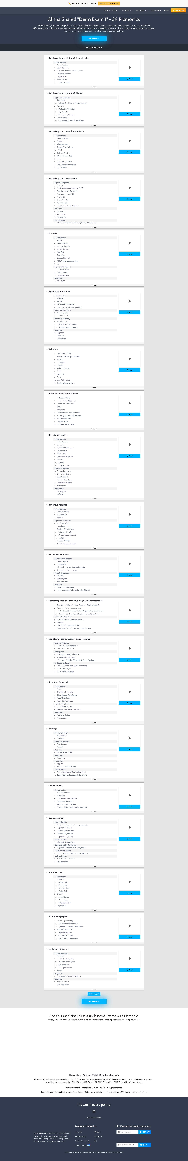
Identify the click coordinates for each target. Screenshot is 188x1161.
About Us (78, 1132)
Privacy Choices (81, 1145)
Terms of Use (110, 1152)
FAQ (95, 1141)
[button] (94, 1047)
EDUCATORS (156, 10)
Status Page (119, 1152)
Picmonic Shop (80, 1136)
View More (94, 994)
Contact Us (98, 1136)
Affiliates (97, 1132)
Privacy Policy (100, 1152)
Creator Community (82, 1141)
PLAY (130, 79)
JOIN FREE (178, 10)
